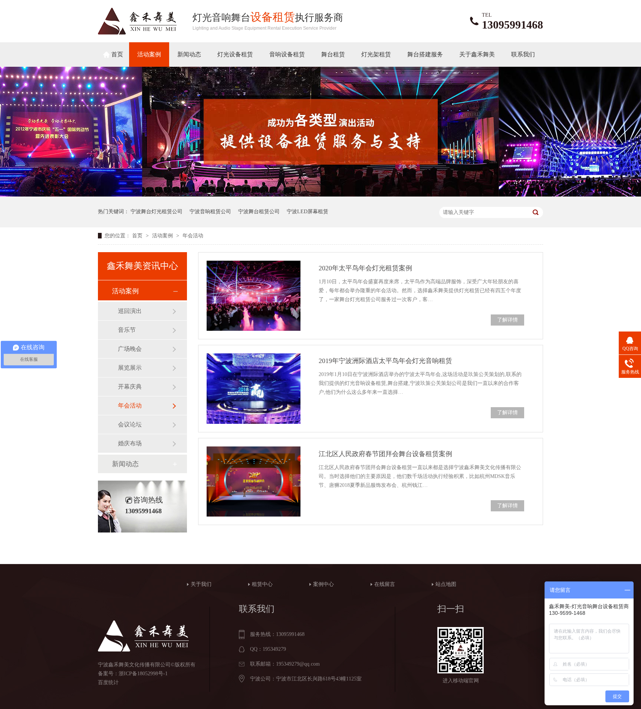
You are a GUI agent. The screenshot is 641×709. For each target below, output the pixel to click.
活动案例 (149, 54)
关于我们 (201, 584)
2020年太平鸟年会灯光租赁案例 (365, 268)
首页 (117, 54)
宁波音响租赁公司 (210, 211)
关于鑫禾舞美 (477, 54)
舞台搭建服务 (425, 54)
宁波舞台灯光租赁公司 (157, 211)
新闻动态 (189, 54)
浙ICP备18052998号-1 (143, 673)
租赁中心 (262, 584)
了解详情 (507, 320)
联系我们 (523, 54)
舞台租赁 (333, 54)
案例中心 (323, 584)
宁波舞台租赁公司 (259, 211)
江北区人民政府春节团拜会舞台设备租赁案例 (385, 454)
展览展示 (130, 368)
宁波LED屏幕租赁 (307, 211)
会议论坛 (130, 424)
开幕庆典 (130, 386)
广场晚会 (130, 349)
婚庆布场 (130, 443)
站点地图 (445, 584)
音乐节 (127, 330)
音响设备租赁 (287, 54)
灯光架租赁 (376, 54)
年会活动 (193, 235)
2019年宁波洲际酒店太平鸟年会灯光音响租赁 (385, 361)
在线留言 (384, 584)
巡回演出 (130, 311)
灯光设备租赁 (235, 54)
